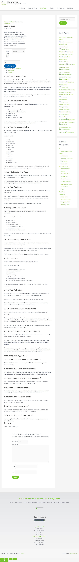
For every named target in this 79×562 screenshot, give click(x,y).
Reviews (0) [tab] (11, 72)
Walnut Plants (63, 64)
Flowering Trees (65, 204)
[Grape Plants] (70, 119)
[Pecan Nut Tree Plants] (64, 79)
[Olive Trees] (69, 52)
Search (63, 23)
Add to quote (10, 66)
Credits (22, 553)
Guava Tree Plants (64, 114)
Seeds (51, 8)
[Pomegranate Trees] (65, 74)
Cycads (63, 171)
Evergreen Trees (65, 202)
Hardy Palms (64, 176)
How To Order (60, 8)
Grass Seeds (64, 156)
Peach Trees (62, 82)
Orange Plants (63, 84)
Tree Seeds (64, 164)
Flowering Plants (65, 168)
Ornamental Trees (66, 199)
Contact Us (70, 8)
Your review (15, 444)
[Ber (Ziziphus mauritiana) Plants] (67, 43)
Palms (62, 189)
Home (6, 21)
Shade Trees (64, 196)
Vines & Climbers (65, 174)
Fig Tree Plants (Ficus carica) (67, 122)
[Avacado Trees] (64, 49)
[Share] (11, 559)
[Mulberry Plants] (71, 89)
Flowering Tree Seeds (67, 158)
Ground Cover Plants (66, 184)
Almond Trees (63, 59)
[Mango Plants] (63, 102)
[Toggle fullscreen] (6, 559)
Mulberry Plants (63, 89)
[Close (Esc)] (15, 559)
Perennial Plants (32, 8)
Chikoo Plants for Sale (65, 127)
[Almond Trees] (63, 61)
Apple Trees (62, 132)
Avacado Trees (63, 47)
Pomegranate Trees (64, 72)
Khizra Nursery (12, 2)
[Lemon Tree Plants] (65, 112)
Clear (13, 54)
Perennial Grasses (66, 181)
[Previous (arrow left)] (2, 561)
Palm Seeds (64, 161)
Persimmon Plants (64, 67)
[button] (75, 8)
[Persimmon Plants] (64, 69)
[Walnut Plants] (71, 64)
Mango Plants (63, 99)
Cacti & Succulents (66, 179)
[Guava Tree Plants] (63, 117)
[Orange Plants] (63, 87)
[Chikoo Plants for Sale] (64, 129)
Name (14, 466)
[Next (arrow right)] (6, 561)
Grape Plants (62, 119)
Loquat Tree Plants (64, 104)
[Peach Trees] (70, 82)
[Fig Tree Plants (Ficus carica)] (63, 124)
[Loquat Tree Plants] (63, 107)
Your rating (15, 441)
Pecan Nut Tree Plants (65, 77)
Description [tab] (11, 70)
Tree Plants (22, 8)
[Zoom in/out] (2, 559)
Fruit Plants (43, 8)
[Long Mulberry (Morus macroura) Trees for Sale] (63, 97)
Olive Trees (62, 52)
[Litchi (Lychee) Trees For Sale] (66, 57)
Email (13, 472)
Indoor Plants (64, 186)
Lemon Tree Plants (64, 109)
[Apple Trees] (70, 132)
